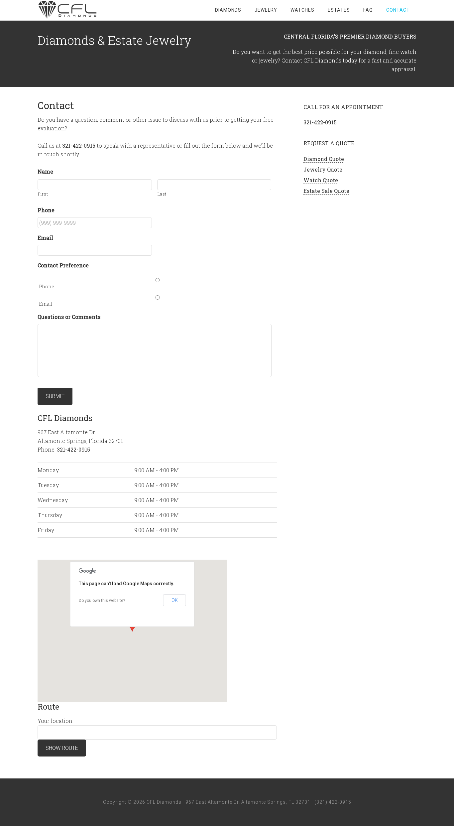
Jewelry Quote (322, 169)
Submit (55, 396)
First (43, 194)
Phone (46, 286)
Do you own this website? (102, 600)
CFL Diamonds (91, 10)
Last (162, 194)
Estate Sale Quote (326, 190)
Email (46, 304)
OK (174, 600)
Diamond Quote (323, 158)
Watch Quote (320, 180)
